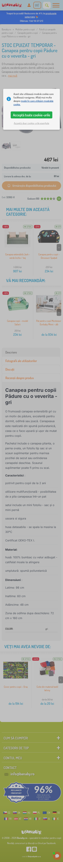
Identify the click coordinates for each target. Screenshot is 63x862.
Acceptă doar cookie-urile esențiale (31, 123)
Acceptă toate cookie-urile (31, 115)
